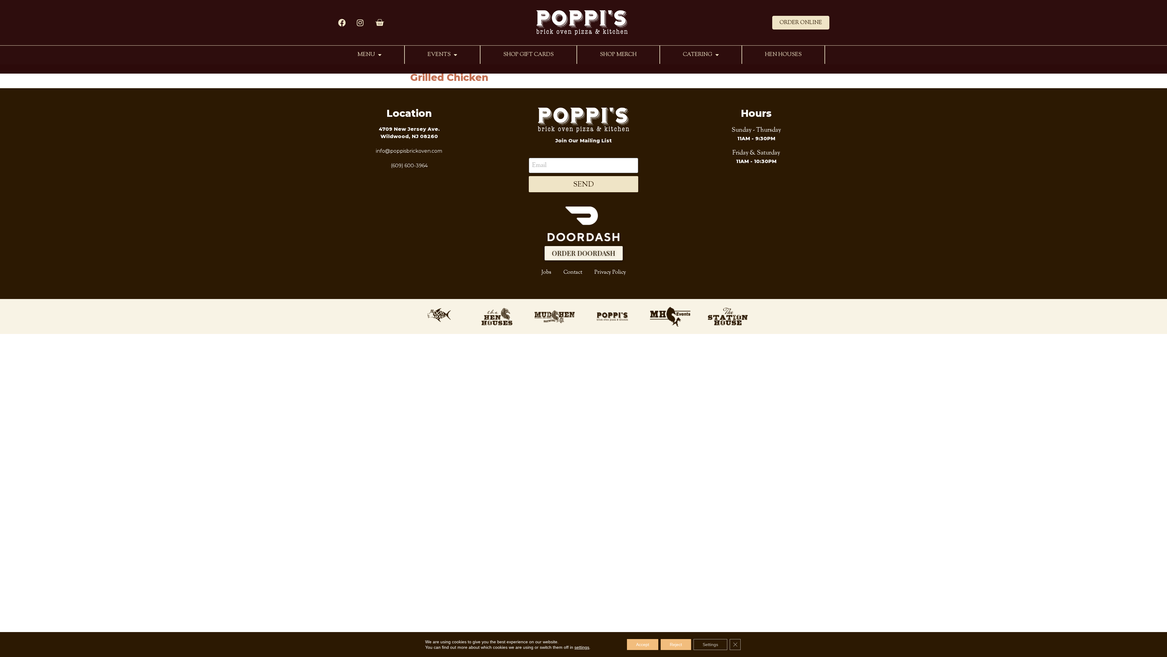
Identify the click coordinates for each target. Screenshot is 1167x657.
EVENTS (439, 54)
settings (581, 647)
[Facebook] (341, 22)
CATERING (697, 54)
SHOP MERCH (618, 54)
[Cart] (379, 23)
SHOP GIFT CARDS (528, 54)
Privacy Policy (610, 272)
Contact (572, 272)
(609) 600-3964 (409, 166)
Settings (710, 644)
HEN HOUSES (783, 54)
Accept (642, 644)
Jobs (546, 272)
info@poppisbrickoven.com (409, 151)
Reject (676, 644)
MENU (366, 54)
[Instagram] (360, 22)
